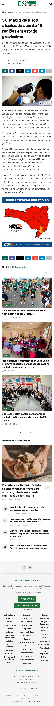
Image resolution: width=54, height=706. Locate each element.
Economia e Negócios (9, 658)
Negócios (27, 663)
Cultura (9, 650)
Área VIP (9, 618)
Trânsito (44, 657)
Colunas (9, 632)
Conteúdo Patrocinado (9, 636)
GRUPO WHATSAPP (28, 606)
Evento (27, 639)
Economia (9, 653)
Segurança (45, 641)
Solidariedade (44, 644)
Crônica (9, 641)
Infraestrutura (27, 653)
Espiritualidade (27, 632)
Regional (44, 634)
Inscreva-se (27, 599)
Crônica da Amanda (9, 645)
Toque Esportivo (44, 652)
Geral (27, 646)
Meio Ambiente (27, 660)
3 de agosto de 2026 (12, 371)
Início (4, 12)
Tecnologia (44, 648)
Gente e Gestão (27, 642)
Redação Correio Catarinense (17, 60)
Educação (27, 615)
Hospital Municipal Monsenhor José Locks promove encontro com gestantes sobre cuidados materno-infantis (26, 364)
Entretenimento (27, 622)
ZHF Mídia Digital (34, 701)
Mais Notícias (27, 656)
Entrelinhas (27, 618)
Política (44, 627)
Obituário (44, 618)
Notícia (44, 615)
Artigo (9, 622)
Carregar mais (27, 433)
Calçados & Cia (9, 625)
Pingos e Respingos (44, 623)
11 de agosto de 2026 (12, 317)
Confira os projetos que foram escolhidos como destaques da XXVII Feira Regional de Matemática (29, 534)
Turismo (44, 660)
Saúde (10, 12)
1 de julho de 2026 (11, 424)
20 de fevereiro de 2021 (15, 63)
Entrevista (27, 625)
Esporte (8, 305)
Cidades (9, 629)
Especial (27, 629)
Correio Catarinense (25, 696)
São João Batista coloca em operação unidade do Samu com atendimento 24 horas (24, 417)
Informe (27, 649)
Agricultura (9, 615)
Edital (9, 662)
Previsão (45, 631)
